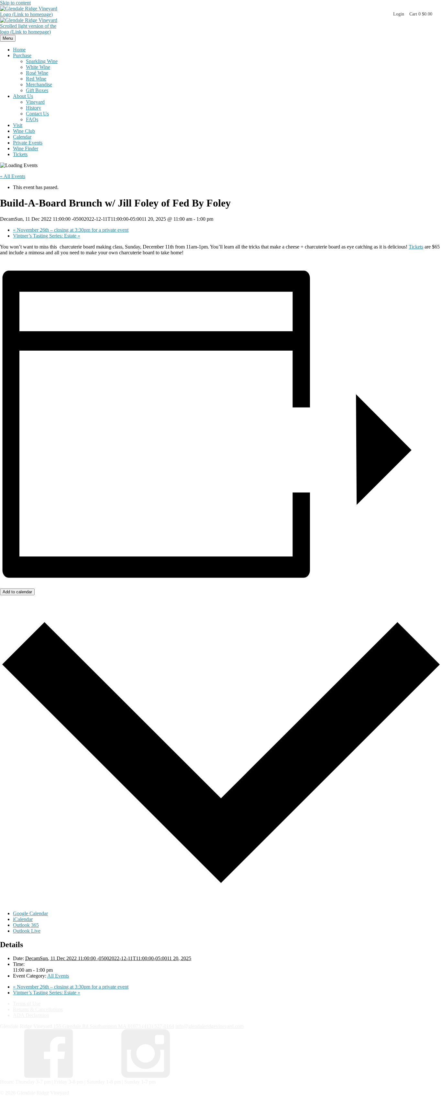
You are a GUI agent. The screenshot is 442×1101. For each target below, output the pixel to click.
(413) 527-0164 (158, 1026)
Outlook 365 (26, 925)
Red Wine (36, 78)
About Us (23, 96)
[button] (420, 14)
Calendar (22, 137)
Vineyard (35, 102)
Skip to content (15, 2)
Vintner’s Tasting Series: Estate (46, 235)
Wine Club (24, 131)
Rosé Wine (37, 73)
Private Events (27, 142)
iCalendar (23, 919)
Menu (8, 38)
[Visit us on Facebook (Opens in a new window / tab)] (48, 1076)
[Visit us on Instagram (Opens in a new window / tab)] (145, 1076)
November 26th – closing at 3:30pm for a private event (70, 230)
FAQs (32, 119)
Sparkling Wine (42, 61)
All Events (58, 976)
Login (398, 14)
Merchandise (39, 84)
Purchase (22, 55)
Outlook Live (26, 931)
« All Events (12, 176)
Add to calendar (17, 591)
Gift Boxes (37, 90)
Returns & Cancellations (38, 1009)
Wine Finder (25, 148)
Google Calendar (30, 913)
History (33, 108)
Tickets (20, 154)
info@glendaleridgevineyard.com (209, 1026)
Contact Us (37, 113)
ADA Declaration (31, 1015)
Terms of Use (26, 1003)
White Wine (38, 67)
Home (19, 49)
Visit (17, 125)
